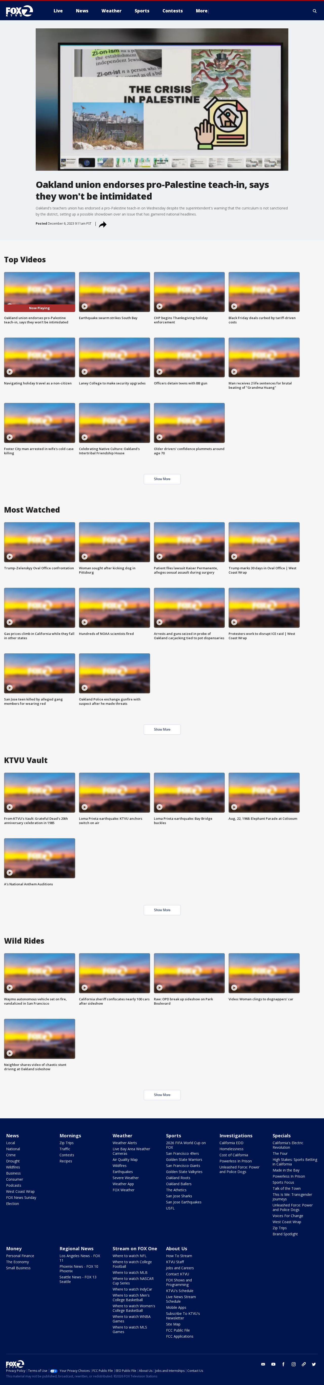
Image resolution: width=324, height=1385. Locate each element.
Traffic (64, 1148)
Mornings (70, 1136)
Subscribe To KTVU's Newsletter (183, 1315)
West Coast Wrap (20, 1191)
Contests (66, 1155)
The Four (280, 1153)
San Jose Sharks (179, 1196)
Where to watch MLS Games (130, 1329)
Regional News (76, 1248)
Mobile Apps (176, 1307)
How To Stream (179, 1255)
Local (10, 1142)
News (12, 1136)
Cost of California (233, 1155)
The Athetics (176, 1189)
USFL (170, 1208)
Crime (11, 1155)
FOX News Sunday (21, 1197)
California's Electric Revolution (288, 1145)
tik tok (304, 1364)
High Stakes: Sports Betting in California (295, 1161)
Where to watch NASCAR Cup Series (133, 1280)
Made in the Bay (286, 1170)
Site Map (173, 1324)
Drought (13, 1161)
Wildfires (13, 1167)
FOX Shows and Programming (179, 1282)
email (263, 1364)
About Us (176, 1248)
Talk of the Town (287, 1188)
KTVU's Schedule (179, 1290)
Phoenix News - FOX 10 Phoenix (78, 1268)
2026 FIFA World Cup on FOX (186, 1145)
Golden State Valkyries (184, 1171)
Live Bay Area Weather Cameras (131, 1151)
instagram (294, 1364)
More (202, 11)
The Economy (17, 1261)
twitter (314, 1364)
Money (14, 1248)
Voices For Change (288, 1215)
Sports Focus (283, 1182)
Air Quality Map (125, 1159)
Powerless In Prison (235, 1161)
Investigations (235, 1136)
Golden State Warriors (184, 1159)
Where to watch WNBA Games (132, 1318)
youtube (273, 1364)
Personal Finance (20, 1255)
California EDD (231, 1142)
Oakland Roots (178, 1177)
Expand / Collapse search (315, 11)
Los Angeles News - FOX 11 (79, 1258)
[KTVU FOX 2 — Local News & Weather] (22, 11)
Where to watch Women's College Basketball (134, 1308)
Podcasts (13, 1185)
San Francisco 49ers (182, 1153)
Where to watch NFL (130, 1255)
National (13, 1148)
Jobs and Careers (180, 1267)
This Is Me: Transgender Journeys (292, 1196)
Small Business (18, 1267)
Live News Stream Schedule (181, 1299)
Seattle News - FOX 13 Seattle (77, 1279)
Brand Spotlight (285, 1234)
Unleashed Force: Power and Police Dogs (239, 1169)
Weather (122, 1136)
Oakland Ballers (179, 1183)
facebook (283, 1364)
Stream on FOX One (135, 1248)
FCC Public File (178, 1330)
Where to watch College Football (132, 1264)
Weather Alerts (125, 1142)
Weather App (123, 1183)
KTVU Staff (175, 1261)
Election (12, 1203)
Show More (162, 479)
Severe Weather (126, 1177)
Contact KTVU (177, 1274)
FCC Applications (179, 1336)
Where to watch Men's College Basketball (131, 1297)
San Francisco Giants (183, 1165)
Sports (173, 1136)
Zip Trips (66, 1142)
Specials (282, 1136)
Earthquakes (123, 1171)
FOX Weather (123, 1189)
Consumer (14, 1179)
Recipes (65, 1161)
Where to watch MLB (130, 1272)
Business (13, 1173)
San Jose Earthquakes (183, 1202)
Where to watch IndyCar (132, 1289)
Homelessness (231, 1148)
